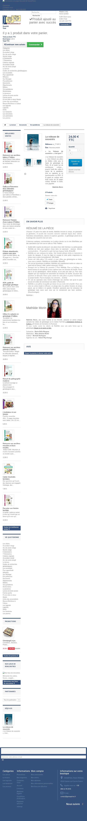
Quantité (72, 147)
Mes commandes (37, 775)
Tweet (50, 199)
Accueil (19, 785)
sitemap (19, 806)
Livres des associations (10, 101)
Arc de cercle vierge (9, 54)
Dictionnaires (7, 91)
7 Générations (7, 60)
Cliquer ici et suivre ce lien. (43, 328)
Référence (48, 144)
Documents (6, 83)
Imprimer (52, 208)
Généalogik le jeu (9, 641)
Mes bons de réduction (39, 786)
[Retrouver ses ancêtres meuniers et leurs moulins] (8, 435)
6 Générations (7, 58)
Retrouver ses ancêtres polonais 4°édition (11, 348)
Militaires (6, 77)
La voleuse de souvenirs (8, 728)
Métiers (5, 87)
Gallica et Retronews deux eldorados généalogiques (10, 189)
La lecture (6, 69)
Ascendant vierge (8, 52)
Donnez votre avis (51, 195)
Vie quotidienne (8, 89)
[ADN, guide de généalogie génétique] (8, 274)
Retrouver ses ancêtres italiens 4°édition (11, 156)
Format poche (7, 97)
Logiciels (5, 108)
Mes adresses (36, 780)
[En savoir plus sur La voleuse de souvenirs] (8, 719)
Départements (7, 85)
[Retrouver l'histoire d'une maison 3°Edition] (8, 212)
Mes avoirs (35, 777)
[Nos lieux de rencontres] (12, 673)
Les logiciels (7, 105)
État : (47, 147)
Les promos (6, 118)
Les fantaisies (7, 112)
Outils (5, 110)
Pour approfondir (8, 75)
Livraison (20, 788)
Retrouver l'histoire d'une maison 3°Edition (11, 221)
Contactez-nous (8, 7)
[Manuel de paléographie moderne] (8, 370)
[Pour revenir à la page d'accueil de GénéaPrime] (43, 2)
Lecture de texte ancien (10, 95)
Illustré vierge (7, 56)
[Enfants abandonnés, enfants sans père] (8, 243)
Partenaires (10, 691)
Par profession (7, 81)
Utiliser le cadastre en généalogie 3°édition (11, 315)
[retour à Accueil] (5, 125)
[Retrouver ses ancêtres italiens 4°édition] (8, 147)
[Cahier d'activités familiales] (8, 469)
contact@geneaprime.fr (68, 796)
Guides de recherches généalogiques (15, 71)
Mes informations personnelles (42, 783)
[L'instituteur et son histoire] (8, 404)
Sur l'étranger (7, 79)
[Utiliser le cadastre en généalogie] (8, 306)
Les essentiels (7, 73)
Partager (50, 203)
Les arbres (6, 50)
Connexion (6, 5)
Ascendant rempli (8, 64)
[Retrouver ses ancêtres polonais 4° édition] (8, 339)
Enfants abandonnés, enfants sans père (10, 252)
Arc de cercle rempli (9, 66)
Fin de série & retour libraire (12, 99)
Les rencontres (7, 114)
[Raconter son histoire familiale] (8, 500)
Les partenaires (8, 116)
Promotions (10, 621)
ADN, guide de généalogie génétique (10, 284)
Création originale (8, 62)
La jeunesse (7, 93)
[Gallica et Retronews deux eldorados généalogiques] (8, 178)
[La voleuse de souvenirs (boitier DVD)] (28, 162)
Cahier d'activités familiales (9, 478)
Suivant (25, 174)
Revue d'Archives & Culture (12, 103)
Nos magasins (22, 777)
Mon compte (37, 771)
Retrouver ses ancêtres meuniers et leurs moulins (11, 446)
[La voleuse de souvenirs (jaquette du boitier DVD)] (37, 162)
